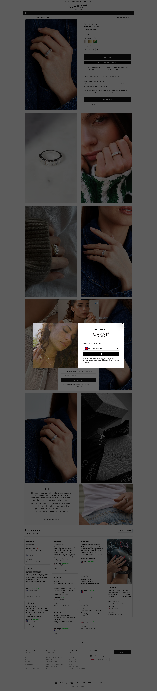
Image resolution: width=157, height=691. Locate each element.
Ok (101, 354)
